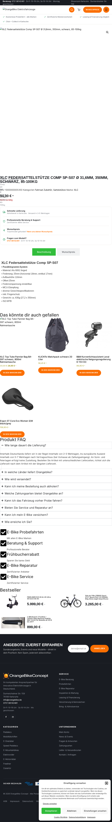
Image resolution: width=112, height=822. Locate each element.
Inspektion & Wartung (69, 693)
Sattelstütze (13, 179)
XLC (76, 189)
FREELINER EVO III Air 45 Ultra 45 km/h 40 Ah (39, 598)
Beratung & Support (25, 543)
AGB (5, 801)
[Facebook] (6, 717)
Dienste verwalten (50, 804)
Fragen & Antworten (68, 741)
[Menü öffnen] (106, 10)
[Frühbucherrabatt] (3, 554)
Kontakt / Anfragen (67, 754)
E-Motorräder (9, 759)
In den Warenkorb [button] (12, 373)
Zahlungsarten (65, 745)
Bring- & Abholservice (69, 706)
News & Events (66, 736)
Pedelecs (7, 732)
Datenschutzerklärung (77, 817)
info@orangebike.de (12, 700)
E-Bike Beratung (66, 679)
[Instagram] (13, 717)
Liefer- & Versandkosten (70, 750)
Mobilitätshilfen (10, 736)
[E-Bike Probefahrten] (3, 532)
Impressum (91, 817)
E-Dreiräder (8, 741)
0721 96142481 (18, 1)
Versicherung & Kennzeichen (72, 702)
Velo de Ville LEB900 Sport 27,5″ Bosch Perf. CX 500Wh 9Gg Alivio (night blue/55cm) (96, 597)
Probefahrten (65, 684)
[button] (106, 783)
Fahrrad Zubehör (43, 189)
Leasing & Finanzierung (69, 697)
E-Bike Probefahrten (25, 532)
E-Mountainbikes (11, 750)
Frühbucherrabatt (23, 554)
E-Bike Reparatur (22, 565)
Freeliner (7, 764)
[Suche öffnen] (71, 9)
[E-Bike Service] (3, 576)
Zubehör (7, 768)
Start (2, 177)
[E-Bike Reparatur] (3, 565)
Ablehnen (71, 811)
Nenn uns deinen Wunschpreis (39, 232)
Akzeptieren (51, 811)
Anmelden (99, 648)
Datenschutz (27, 801)
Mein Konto (64, 732)
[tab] (44, 252)
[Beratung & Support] (3, 543)
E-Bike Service (20, 576)
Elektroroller (8, 754)
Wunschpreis (92, 10)
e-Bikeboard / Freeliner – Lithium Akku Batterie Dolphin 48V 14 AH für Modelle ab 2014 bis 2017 (39, 619)
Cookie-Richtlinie (60, 817)
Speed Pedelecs (10, 745)
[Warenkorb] (79, 10)
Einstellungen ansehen (95, 811)
